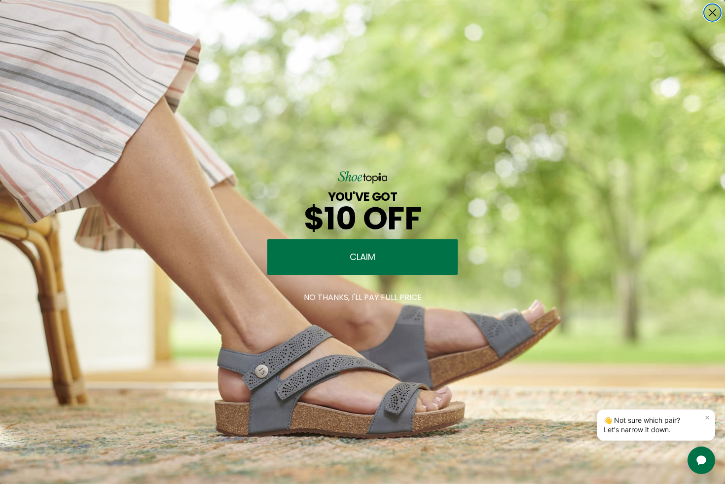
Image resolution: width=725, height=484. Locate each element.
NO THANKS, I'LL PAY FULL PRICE (363, 297)
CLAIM (362, 257)
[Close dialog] (712, 12)
